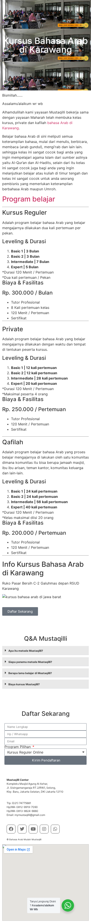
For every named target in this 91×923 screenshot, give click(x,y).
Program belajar (28, 199)
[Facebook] (11, 829)
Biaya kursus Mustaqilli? (24, 684)
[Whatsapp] (55, 829)
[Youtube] (33, 829)
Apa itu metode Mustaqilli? (25, 650)
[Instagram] (44, 829)
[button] (45, 650)
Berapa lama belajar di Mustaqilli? (30, 673)
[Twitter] (22, 829)
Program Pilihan (18, 746)
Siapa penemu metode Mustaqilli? (30, 662)
